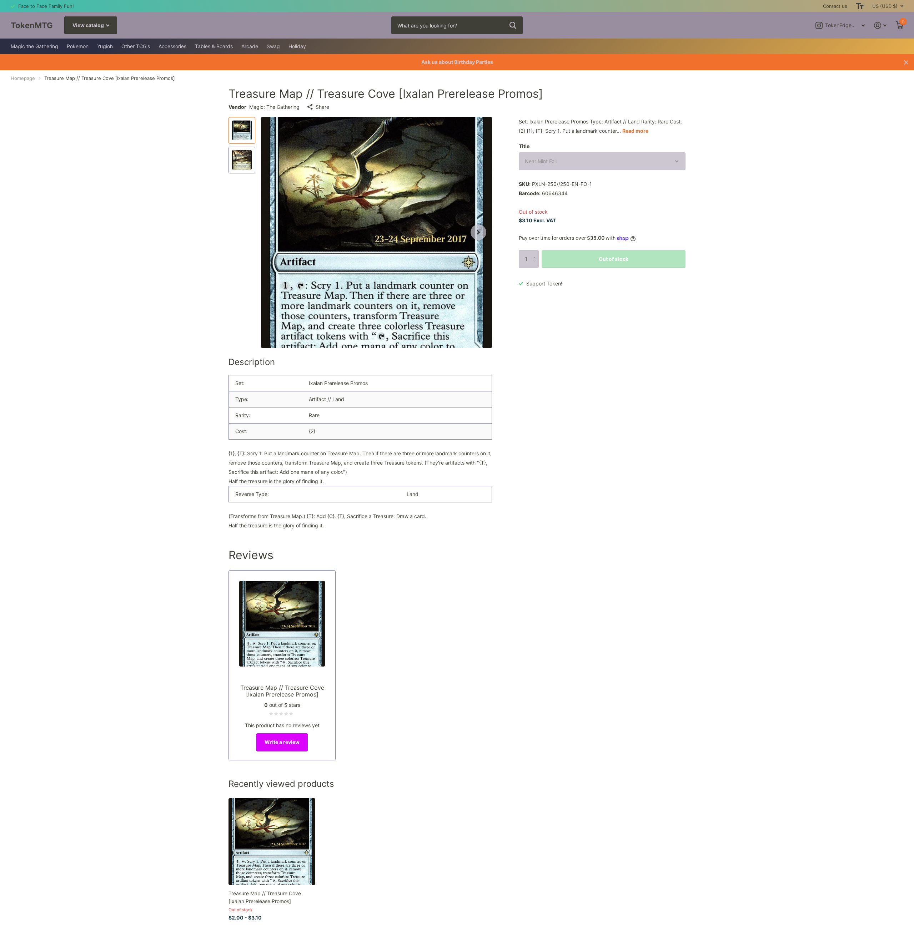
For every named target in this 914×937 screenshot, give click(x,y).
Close (906, 62)
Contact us (835, 6)
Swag (273, 46)
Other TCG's (135, 46)
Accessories (172, 46)
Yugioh (105, 46)
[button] (478, 232)
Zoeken (513, 25)
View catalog (88, 25)
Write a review (282, 742)
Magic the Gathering (34, 46)
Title (524, 146)
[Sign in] (880, 25)
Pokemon (78, 46)
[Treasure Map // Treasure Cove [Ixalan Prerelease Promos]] (271, 841)
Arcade (249, 46)
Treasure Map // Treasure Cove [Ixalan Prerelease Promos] (264, 897)
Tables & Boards (214, 46)
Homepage (23, 78)
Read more (635, 131)
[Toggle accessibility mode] (860, 6)
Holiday (297, 46)
